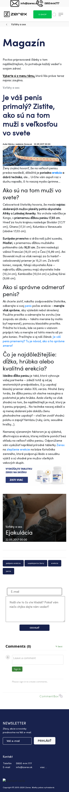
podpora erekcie (13, 563)
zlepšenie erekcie (18, 449)
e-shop (42, 14)
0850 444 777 (24, 763)
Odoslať (34, 627)
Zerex (60, 445)
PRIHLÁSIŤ (45, 740)
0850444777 (52, 3)
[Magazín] (15, 14)
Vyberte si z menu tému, (19, 76)
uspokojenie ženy (36, 563)
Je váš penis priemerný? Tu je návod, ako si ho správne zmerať (34, 341)
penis (28, 306)
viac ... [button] (43, 767)
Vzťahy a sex (18, 24)
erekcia (57, 172)
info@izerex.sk (29, 3)
